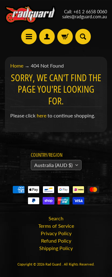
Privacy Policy (56, 233)
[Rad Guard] (30, 14)
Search (56, 218)
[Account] (47, 36)
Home (16, 65)
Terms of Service (56, 226)
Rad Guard (53, 264)
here (41, 115)
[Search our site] (83, 36)
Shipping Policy (56, 248)
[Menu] (29, 36)
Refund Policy (56, 241)
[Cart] (65, 36)
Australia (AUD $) (53, 165)
